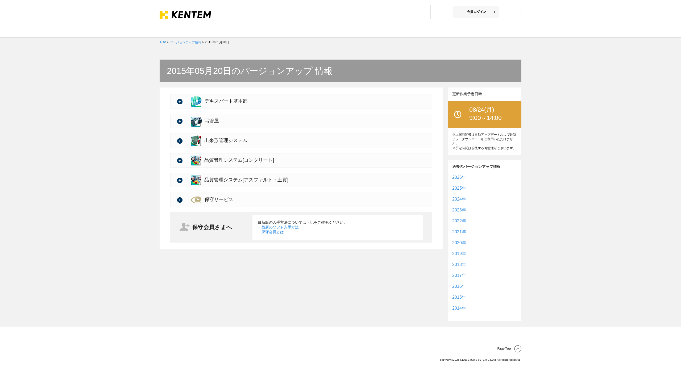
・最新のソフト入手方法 (278, 227)
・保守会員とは (271, 232)
